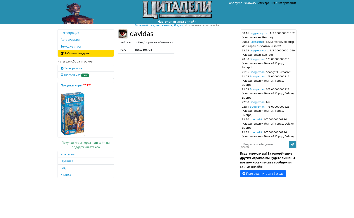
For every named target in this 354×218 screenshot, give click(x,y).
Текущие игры (71, 46)
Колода (66, 175)
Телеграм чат (74, 68)
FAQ (63, 168)
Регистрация (265, 3)
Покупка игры (76, 85)
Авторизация (286, 3)
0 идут (178, 25)
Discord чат (75, 75)
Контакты (67, 154)
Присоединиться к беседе (264, 174)
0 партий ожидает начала (153, 25)
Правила (67, 161)
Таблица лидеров (77, 53)
